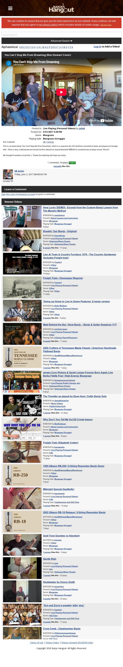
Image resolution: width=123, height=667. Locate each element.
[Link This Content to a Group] (72, 162)
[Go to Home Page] (61, 8)
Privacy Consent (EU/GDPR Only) (77, 642)
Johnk (82, 128)
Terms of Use (36, 642)
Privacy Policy (52, 642)
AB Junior (19, 171)
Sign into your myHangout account (18, 194)
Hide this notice (105, 25)
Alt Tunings (48, 141)
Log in (97, 46)
